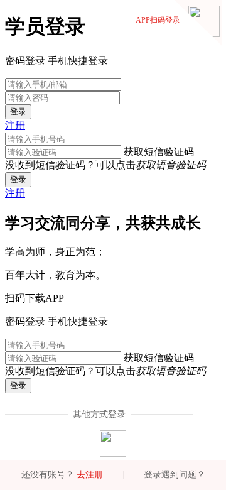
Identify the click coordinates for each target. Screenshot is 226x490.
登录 (18, 111)
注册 (15, 125)
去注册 (90, 474)
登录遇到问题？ (174, 474)
